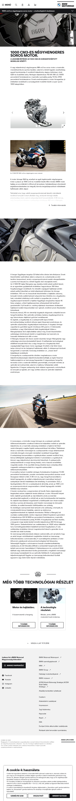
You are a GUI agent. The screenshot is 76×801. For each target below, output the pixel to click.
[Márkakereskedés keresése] (22, 4)
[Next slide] (64, 113)
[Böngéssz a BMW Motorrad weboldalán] (16, 4)
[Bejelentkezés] (29, 4)
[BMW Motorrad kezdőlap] (65, 5)
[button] (6, 4)
